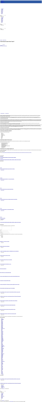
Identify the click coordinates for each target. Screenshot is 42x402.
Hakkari (2, 341)
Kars (1, 347)
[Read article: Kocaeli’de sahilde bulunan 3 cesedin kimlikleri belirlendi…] (21, 204)
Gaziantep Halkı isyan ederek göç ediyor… (5, 255)
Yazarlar (2, 9)
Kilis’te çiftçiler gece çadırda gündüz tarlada (5, 272)
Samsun (2, 363)
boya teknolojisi (13, 152)
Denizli (2, 333)
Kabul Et (24, 401)
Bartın (2, 326)
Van (1, 370)
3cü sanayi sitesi (3, 152)
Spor (1, 19)
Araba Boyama (6, 152)
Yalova (2, 371)
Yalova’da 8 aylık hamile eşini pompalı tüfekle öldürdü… (6, 189)
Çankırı (2, 332)
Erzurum (2, 338)
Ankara (2, 322)
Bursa (2, 331)
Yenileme (27, 152)
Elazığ (2, 337)
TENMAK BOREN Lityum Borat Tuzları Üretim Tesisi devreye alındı (8, 313)
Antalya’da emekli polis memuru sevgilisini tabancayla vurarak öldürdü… (8, 199)
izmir (15, 152)
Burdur (2, 330)
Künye (2, 1)
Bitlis (1, 329)
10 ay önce (1, 45)
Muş (1, 358)
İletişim (2, 387)
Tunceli (2, 369)
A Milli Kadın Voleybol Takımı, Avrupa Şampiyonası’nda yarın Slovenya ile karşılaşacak (10, 296)
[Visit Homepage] (5, 27)
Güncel (2, 12)
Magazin (2, 11)
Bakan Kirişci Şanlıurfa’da (3, 268)
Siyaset (2, 18)
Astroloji (2, 324)
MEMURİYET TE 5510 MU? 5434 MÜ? (4, 241)
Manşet (2, 356)
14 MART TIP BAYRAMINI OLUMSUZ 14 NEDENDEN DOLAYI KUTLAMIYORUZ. (9, 251)
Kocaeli (1, 208)
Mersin (2, 357)
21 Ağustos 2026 (2, 190)
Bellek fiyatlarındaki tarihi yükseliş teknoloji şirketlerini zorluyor (7, 309)
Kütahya (2, 354)
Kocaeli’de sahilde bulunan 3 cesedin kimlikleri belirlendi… (7, 209)
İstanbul (2, 344)
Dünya (2, 334)
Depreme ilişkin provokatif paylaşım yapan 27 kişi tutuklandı (7, 288)
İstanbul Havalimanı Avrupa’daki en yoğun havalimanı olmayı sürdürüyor (8, 300)
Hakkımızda (2, 0)
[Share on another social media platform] (0, 114)
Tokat (1, 368)
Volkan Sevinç (24, 152)
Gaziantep (2, 339)
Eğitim (2, 336)
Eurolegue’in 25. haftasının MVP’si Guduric (5, 280)
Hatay (2, 342)
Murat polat (17, 152)
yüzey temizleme (29, 152)
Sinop (2, 365)
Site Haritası (2, 386)
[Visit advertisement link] (10, 39)
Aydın (1, 325)
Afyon (2, 320)
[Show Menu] (0, 25)
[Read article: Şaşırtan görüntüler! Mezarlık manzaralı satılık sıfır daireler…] (21, 165)
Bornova (11, 152)
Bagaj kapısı (9, 152)
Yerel (1, 13)
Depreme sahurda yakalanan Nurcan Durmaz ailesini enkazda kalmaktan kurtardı (10, 276)
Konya (2, 352)
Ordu (1, 360)
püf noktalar (22, 152)
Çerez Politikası (11, 401)
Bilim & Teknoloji (3, 328)
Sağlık (2, 362)
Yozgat (2, 373)
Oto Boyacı (20, 152)
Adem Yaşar (2, 319)
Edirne (2, 335)
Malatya (2, 355)
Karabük (2, 346)
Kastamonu (2, 348)
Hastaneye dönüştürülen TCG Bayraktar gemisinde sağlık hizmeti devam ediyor (9, 284)
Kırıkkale (2, 350)
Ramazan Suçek (3, 361)
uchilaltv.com (3, 388)
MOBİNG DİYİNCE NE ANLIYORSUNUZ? (4, 246)
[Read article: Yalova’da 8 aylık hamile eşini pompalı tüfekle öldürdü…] (21, 184)
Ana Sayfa (2, 17)
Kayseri (2, 349)
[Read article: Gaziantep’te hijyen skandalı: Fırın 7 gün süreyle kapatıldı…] (21, 174)
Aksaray (2, 321)
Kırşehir (2, 351)
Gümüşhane (2, 340)
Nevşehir (2, 359)
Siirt (1, 364)
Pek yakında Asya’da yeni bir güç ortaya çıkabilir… (6, 259)
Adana (2, 318)
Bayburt (2, 327)
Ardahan (2, 323)
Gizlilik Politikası (3, 2)
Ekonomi (2, 10)
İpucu (1, 343)
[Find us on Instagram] (0, 399)
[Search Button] (5, 15)
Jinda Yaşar (2, 345)
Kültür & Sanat (2, 353)
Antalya (1, 198)
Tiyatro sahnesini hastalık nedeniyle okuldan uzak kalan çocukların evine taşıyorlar (10, 222)
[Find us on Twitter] (1, 399)
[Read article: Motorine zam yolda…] (21, 214)
